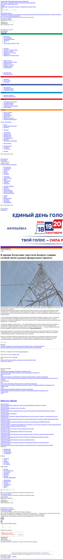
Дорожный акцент (8, 88)
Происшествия (7, 198)
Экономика (7, 176)
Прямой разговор (8, 66)
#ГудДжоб (6, 82)
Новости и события (9, 401)
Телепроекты (11, 6)
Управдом (6, 40)
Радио (34, 6)
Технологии (7, 201)
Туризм (6, 195)
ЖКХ (5, 179)
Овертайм (6, 79)
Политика (6, 174)
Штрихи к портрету (9, 118)
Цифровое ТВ (7, 136)
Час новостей (18, 14)
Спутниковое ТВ (8, 138)
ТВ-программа (7, 452)
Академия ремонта (9, 103)
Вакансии (6, 127)
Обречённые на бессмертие (11, 106)
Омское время (7, 107)
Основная (6, 147)
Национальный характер (10, 119)
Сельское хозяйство (9, 186)
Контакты (5, 16)
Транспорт (6, 189)
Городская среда (8, 190)
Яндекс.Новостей (23, 351)
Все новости (7, 464)
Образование (7, 180)
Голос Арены (7, 80)
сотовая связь (20, 360)
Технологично (7, 72)
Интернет (6, 139)
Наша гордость (8, 60)
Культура (6, 172)
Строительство (8, 178)
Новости (17, 6)
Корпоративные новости (10, 126)
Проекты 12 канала (9, 64)
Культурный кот (8, 115)
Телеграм (15, 357)
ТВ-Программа (34, 14)
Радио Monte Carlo (43, 14)
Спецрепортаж (7, 67)
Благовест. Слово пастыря (10, 50)
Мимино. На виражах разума (11, 55)
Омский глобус (8, 63)
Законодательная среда (10, 96)
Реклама (58, 14)
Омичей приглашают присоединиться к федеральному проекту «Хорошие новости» (23, 346)
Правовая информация (14, 16)
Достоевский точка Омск (10, 101)
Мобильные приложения (10, 140)
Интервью (6, 199)
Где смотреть (7, 132)
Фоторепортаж (7, 202)
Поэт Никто (7, 36)
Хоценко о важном (9, 95)
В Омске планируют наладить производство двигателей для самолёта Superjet (21, 347)
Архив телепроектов (6, 122)
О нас (5, 124)
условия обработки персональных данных (41, 554)
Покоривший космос (9, 39)
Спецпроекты (23, 6)
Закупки (6, 476)
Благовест (6, 48)
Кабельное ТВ (7, 135)
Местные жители (8, 74)
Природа (6, 187)
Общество (6, 170)
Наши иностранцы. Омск (10, 62)
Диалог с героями (8, 51)
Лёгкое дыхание (8, 112)
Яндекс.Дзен (16, 354)
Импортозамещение (9, 193)
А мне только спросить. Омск (11, 43)
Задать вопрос (4, 496)
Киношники (7, 113)
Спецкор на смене (8, 104)
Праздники (7, 183)
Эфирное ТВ (7, 134)
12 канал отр (7, 148)
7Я (4, 42)
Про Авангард (52, 14)
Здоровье (6, 182)
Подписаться (4, 23)
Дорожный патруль (9, 90)
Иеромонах (7, 54)
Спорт (5, 171)
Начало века (7, 116)
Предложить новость (6, 13)
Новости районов (8, 191)
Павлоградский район (30, 360)
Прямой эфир (4, 6)
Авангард (30, 6)
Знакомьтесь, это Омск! (10, 52)
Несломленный (8, 37)
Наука (5, 197)
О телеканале (7, 453)
